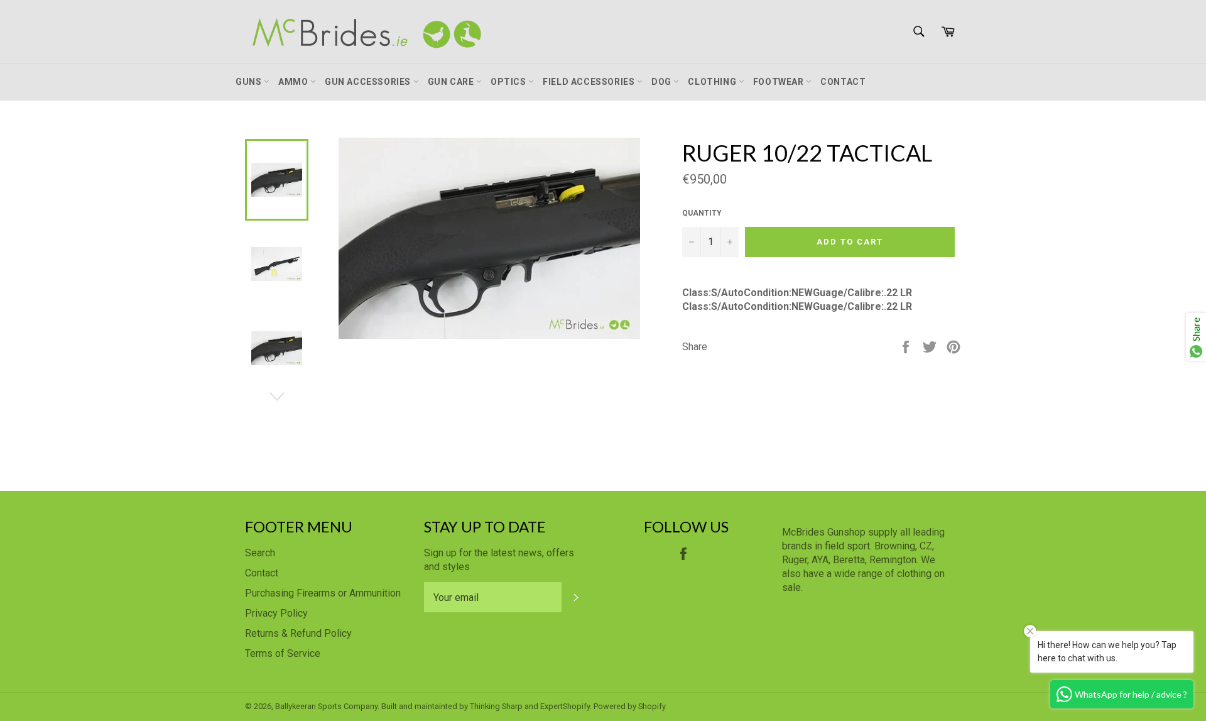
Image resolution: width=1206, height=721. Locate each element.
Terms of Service (282, 653)
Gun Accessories (369, 82)
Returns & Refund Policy (298, 633)
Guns (250, 82)
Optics (509, 82)
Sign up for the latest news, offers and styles (499, 560)
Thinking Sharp (496, 706)
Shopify (652, 706)
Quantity (702, 213)
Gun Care (452, 82)
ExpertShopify (565, 706)
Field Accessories (590, 82)
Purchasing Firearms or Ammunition (323, 593)
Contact (843, 82)
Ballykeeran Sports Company (326, 706)
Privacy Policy (276, 613)
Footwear (779, 82)
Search (260, 553)
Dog (662, 82)
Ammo (294, 82)
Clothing (713, 82)
